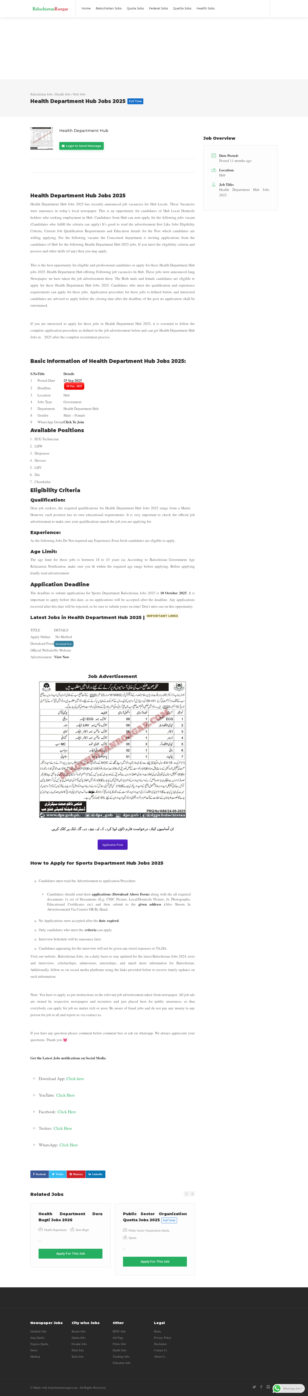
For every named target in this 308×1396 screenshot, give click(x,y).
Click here (75, 1078)
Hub (222, 175)
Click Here (65, 1095)
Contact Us (160, 1350)
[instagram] (268, 1386)
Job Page (118, 1338)
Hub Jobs (79, 94)
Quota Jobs (135, 8)
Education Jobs (122, 1363)
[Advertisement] (154, 48)
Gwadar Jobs (79, 1344)
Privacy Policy (162, 1338)
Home (86, 8)
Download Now (64, 643)
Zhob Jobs (78, 1350)
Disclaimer (160, 1344)
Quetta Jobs (182, 8)
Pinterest (78, 1174)
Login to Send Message (83, 145)
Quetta (132, 1238)
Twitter (59, 1174)
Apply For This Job (70, 1253)
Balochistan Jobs (109, 8)
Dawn (33, 1350)
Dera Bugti (82, 1230)
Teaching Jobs (121, 1356)
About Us (159, 1356)
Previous (186, 1194)
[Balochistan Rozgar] (50, 6)
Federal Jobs (158, 8)
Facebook (41, 1174)
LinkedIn (97, 1174)
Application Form (112, 845)
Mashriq (35, 1356)
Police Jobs (119, 1344)
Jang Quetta (37, 1338)
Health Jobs (206, 8)
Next (192, 1194)
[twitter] (254, 1386)
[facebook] (261, 1386)
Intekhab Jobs (38, 1331)
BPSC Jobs (119, 1331)
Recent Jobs (78, 1331)
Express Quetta (39, 1344)
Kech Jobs (78, 1356)
